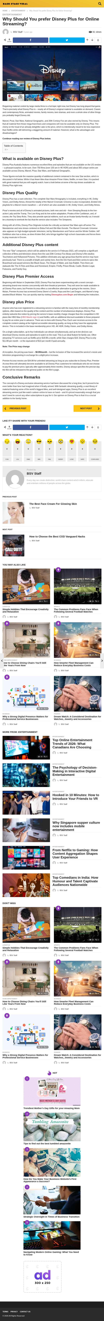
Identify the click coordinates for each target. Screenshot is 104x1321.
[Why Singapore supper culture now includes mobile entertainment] (26, 830)
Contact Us (25, 1312)
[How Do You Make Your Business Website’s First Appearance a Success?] (52, 1162)
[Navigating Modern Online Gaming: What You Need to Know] (52, 1235)
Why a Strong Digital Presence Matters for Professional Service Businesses (25, 717)
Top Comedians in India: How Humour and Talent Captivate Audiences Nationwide (75, 881)
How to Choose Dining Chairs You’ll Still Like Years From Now (24, 664)
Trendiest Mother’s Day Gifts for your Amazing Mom (51, 1108)
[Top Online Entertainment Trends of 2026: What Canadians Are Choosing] (26, 748)
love (72, 459)
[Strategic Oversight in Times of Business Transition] (52, 1200)
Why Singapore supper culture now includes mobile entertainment (76, 826)
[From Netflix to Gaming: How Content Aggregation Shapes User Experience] (26, 858)
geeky (60, 459)
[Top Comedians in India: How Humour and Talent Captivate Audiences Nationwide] (26, 885)
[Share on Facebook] (30, 40)
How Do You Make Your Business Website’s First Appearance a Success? (49, 1180)
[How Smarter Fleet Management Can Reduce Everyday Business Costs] (77, 640)
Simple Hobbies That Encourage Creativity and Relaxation (26, 610)
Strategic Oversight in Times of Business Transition (51, 1217)
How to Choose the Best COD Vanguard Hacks (57, 536)
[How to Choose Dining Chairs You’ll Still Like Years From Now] (26, 640)
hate (82, 459)
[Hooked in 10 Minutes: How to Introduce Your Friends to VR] (26, 802)
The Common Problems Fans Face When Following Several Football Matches (76, 610)
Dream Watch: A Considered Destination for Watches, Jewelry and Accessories (77, 717)
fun (7, 459)
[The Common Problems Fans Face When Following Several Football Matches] (77, 586)
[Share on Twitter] (67, 40)
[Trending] (58, 569)
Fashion (57, 714)
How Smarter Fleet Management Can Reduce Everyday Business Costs (73, 664)
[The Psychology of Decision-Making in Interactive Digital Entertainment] (26, 775)
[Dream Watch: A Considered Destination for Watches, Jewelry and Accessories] (77, 694)
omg (28, 459)
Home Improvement (10, 660)
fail (49, 459)
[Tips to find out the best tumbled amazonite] (52, 1127)
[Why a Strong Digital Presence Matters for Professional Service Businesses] (26, 694)
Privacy (14, 1312)
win (39, 459)
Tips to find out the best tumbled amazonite (47, 1143)
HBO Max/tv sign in (30, 317)
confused (95, 459)
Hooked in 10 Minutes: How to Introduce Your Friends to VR (76, 797)
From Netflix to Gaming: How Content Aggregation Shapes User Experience (75, 853)
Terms (5, 1312)
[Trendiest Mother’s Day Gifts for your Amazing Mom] (52, 1091)
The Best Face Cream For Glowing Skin (53, 503)
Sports (57, 606)
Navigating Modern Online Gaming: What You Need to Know (51, 1253)
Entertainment (12, 14)
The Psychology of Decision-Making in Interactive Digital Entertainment (75, 771)
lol (17, 459)
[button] (99, 3)
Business (57, 660)
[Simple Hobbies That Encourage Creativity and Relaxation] (26, 586)
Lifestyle (6, 606)
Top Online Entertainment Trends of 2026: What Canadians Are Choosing (72, 743)
